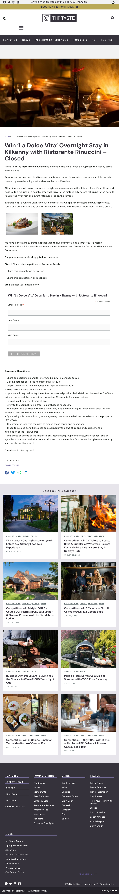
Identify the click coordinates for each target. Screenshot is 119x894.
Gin (64, 814)
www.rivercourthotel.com (80, 206)
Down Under (96, 825)
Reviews (11, 794)
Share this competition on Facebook (27, 277)
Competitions (15, 806)
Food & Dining (84, 40)
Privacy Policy (12, 868)
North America (97, 812)
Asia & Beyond (97, 821)
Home (7, 136)
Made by (109, 890)
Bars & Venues (41, 796)
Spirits (65, 818)
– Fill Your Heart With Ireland (101, 802)
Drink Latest (68, 783)
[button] (113, 18)
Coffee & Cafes (42, 800)
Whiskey (66, 809)
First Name (13, 320)
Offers (10, 788)
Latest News (14, 782)
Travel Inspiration (99, 791)
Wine (64, 787)
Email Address (16, 304)
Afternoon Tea (41, 809)
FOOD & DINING (44, 775)
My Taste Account (14, 841)
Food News (39, 783)
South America (98, 816)
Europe (93, 807)
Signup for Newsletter (16, 845)
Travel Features (98, 787)
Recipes (107, 40)
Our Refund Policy (14, 872)
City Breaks (96, 796)
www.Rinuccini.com (51, 206)
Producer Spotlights (44, 823)
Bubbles (66, 791)
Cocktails (67, 805)
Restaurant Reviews (44, 805)
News (26, 40)
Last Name (13, 335)
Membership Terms (15, 859)
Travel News (96, 783)
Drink (66, 775)
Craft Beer (67, 800)
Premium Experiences (51, 40)
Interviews (39, 814)
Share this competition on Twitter (25, 271)
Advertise (10, 849)
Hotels (37, 787)
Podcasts (38, 818)
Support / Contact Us (16, 854)
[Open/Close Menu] (21, 28)
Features (10, 40)
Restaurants (40, 791)
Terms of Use (12, 863)
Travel (95, 775)
